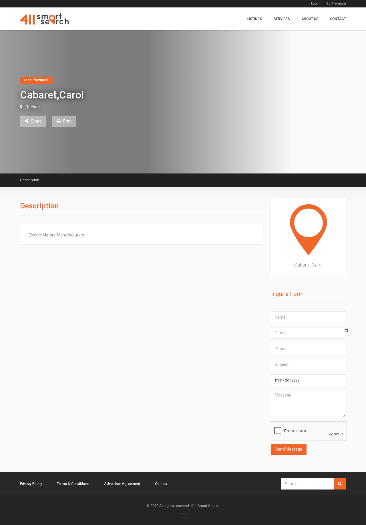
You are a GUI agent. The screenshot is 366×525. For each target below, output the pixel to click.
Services (282, 19)
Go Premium (336, 3)
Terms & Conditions (73, 483)
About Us (310, 19)
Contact (338, 19)
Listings (254, 19)
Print (67, 121)
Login (315, 3)
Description (29, 180)
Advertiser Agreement (122, 483)
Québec (32, 106)
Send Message (288, 449)
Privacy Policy (31, 483)
